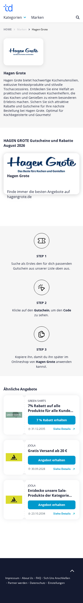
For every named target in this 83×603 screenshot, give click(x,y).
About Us (27, 578)
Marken (37, 17)
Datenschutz (37, 583)
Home (8, 29)
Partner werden (17, 583)
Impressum (12, 578)
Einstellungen (56, 583)
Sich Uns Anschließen (57, 578)
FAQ (38, 578)
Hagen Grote (40, 29)
